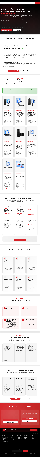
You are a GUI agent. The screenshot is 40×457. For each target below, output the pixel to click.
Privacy (34, 455)
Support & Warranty (34, 440)
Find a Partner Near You (25, 398)
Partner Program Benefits (29, 418)
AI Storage (18, 441)
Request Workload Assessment (20, 239)
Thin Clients (11, 442)
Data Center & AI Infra (5, 441)
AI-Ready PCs (18, 437)
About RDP (32, 437)
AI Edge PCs (25, 437)
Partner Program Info (17, 30)
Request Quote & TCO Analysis (6, 30)
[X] (35, 433)
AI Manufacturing (26, 442)
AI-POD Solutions (19, 442)
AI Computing (4, 440)
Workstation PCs (12, 439)
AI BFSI (25, 441)
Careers (32, 442)
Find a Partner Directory (10, 422)
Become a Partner (3, 0)
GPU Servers (18, 440)
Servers (11, 441)
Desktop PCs (11, 437)
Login (35, 0)
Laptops (11, 440)
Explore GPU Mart (33, 430)
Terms (31, 455)
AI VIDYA (25, 438)
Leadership (32, 441)
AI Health (25, 440)
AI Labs (32, 439)
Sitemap (37, 455)
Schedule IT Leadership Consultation (25, 70)
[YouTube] (37, 433)
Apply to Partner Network (29, 421)
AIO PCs (11, 438)
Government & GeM (5, 437)
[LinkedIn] (33, 433)
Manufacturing (33, 438)
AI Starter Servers (19, 439)
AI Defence (25, 439)
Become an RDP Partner (15, 398)
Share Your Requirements (10, 419)
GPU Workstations (19, 438)
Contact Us (38, 0)
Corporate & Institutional (4, 439)
